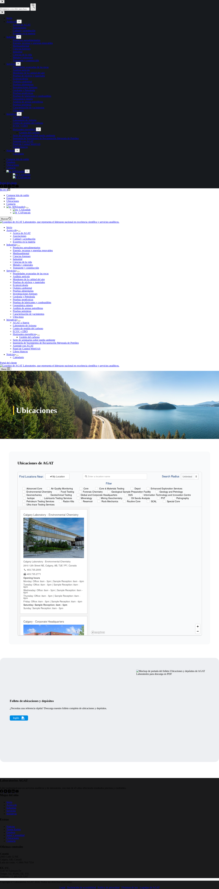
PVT (163, 498)
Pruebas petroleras (22, 311)
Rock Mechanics (109, 501)
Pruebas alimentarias (23, 291)
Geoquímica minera (23, 305)
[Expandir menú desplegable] (27, 207)
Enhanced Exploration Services (166, 488)
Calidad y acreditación (24, 239)
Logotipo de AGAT (150, 887)
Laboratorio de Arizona (24, 325)
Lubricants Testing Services (58, 498)
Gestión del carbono (29, 337)
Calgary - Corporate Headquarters (43, 622)
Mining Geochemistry (111, 498)
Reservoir (88, 501)
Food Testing (67, 491)
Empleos (10, 198)
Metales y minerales (23, 265)
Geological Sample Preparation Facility (131, 491)
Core (86, 488)
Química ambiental (22, 288)
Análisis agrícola (21, 276)
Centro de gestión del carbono (28, 328)
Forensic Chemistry (93, 491)
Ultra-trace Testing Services (40, 504)
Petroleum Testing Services (40, 501)
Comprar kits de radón (17, 195)
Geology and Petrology (171, 491)
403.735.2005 (34, 569)
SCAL (154, 501)
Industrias (11, 244)
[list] (109, 405)
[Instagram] (10, 792)
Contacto (11, 204)
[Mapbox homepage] (98, 632)
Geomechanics (34, 495)
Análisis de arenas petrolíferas (28, 308)
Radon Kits (68, 501)
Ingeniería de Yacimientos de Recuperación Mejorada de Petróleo (46, 343)
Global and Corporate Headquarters (99, 495)
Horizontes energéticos (24, 334)
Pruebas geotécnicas (23, 299)
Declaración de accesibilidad (81, 887)
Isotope (31, 498)
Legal (62, 887)
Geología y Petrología (24, 296)
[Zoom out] (197, 631)
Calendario (18, 357)
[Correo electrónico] (17, 792)
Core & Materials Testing (111, 488)
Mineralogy (86, 498)
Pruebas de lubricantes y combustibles (32, 302)
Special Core (173, 501)
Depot (138, 488)
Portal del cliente (8, 362)
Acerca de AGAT (22, 233)
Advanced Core (34, 488)
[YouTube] (6, 792)
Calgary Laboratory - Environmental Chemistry (50, 515)
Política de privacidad (108, 887)
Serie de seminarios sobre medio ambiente (34, 340)
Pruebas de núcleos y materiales (29, 282)
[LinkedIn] (13, 792)
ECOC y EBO (20, 331)
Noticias (10, 354)
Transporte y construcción (26, 267)
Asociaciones (19, 236)
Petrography (182, 498)
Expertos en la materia (24, 241)
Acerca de (11, 230)
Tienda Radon (13, 829)
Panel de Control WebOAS (26, 348)
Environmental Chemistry (39, 491)
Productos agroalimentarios (26, 247)
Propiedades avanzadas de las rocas (31, 273)
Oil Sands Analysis (140, 498)
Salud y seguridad (15, 835)
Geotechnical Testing (61, 495)
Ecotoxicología (20, 285)
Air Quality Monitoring (62, 488)
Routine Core (133, 501)
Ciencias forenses (21, 256)
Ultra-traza (18, 317)
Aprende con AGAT (23, 345)
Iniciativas (11, 319)
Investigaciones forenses (25, 293)
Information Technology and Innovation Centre (167, 495)
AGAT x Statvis (21, 322)
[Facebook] (2, 792)
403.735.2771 (34, 574)
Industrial (17, 259)
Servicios (11, 270)
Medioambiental (21, 253)
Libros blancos (20, 351)
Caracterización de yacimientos (28, 314)
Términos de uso (129, 887)
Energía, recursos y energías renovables (33, 250)
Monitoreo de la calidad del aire (29, 279)
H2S (130, 495)
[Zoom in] (197, 626)
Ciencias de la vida (22, 262)
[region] (146, 571)
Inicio (9, 227)
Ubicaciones (12, 201)
